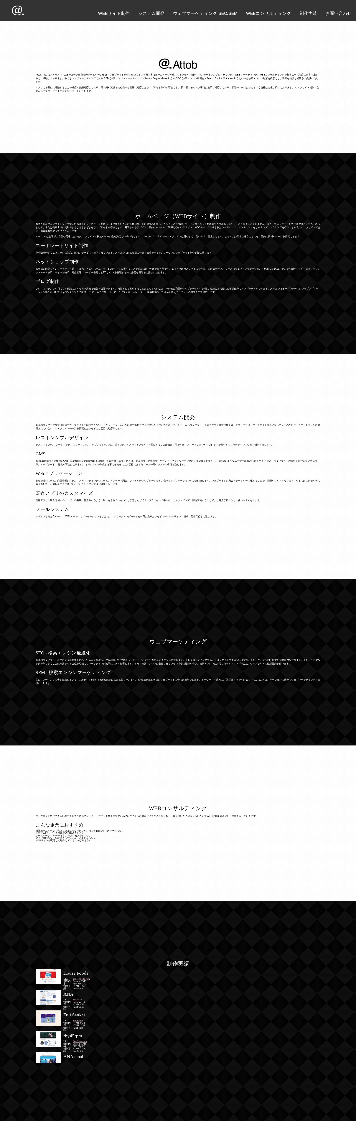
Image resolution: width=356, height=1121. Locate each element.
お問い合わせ (338, 13)
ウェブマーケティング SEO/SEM (205, 13)
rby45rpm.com (80, 1041)
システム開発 (151, 13)
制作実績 (308, 13)
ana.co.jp (77, 999)
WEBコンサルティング (268, 13)
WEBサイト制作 (114, 13)
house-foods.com (81, 978)
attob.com (78, 1020)
